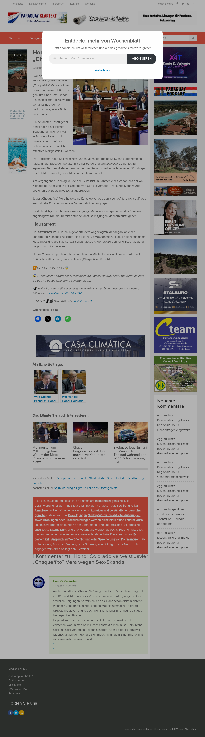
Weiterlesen (102, 70)
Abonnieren (142, 59)
